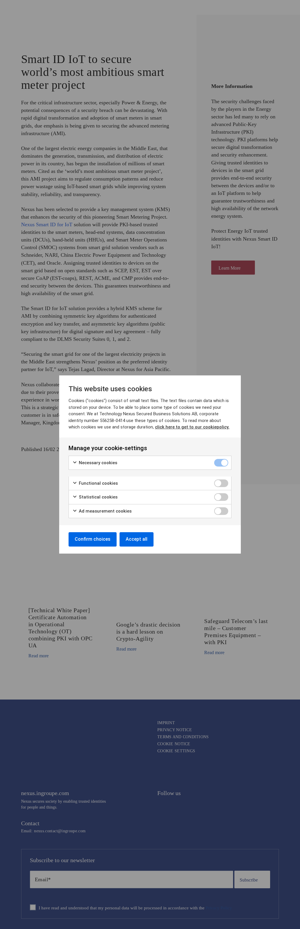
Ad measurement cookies (105, 511)
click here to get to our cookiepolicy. (192, 427)
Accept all (136, 539)
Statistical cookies (97, 497)
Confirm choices (92, 539)
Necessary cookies (97, 462)
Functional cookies (98, 483)
